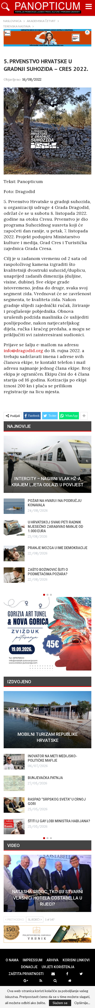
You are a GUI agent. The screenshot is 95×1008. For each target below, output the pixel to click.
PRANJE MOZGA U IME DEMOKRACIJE (57, 548)
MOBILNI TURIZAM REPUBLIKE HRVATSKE (48, 737)
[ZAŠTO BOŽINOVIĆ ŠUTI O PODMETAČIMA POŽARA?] (14, 575)
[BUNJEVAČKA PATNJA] (14, 783)
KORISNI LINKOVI (76, 960)
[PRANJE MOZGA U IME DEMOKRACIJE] (14, 553)
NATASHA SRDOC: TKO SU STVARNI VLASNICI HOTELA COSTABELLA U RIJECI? (47, 897)
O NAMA (12, 960)
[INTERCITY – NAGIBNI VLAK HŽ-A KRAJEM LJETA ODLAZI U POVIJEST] (47, 464)
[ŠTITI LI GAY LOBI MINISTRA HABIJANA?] (14, 827)
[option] (47, 509)
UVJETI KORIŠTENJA (58, 967)
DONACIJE (29, 967)
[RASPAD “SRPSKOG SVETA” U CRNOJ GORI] (14, 805)
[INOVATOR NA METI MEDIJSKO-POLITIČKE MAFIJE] (14, 762)
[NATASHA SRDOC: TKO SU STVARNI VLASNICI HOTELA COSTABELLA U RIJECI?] (47, 883)
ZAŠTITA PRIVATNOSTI (26, 974)
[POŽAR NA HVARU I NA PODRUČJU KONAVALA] (14, 506)
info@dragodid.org (23, 350)
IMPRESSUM (32, 960)
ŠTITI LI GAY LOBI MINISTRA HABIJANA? (59, 821)
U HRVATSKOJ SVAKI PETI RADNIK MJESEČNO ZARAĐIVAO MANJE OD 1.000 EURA (55, 526)
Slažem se (60, 1003)
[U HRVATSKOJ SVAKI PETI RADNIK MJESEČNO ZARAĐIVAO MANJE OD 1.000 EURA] (14, 528)
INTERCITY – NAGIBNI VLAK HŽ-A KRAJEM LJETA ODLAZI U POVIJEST (47, 481)
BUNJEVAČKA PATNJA (45, 778)
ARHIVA (52, 960)
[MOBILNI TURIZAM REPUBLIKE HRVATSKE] (47, 719)
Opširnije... (82, 1003)
